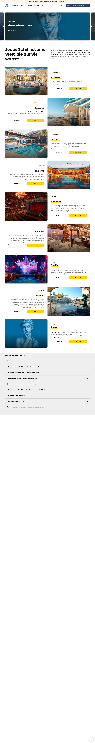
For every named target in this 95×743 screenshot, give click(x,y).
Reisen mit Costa (15, 5)
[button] (64, 5)
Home (6, 9)
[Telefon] (58, 5)
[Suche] (61, 5)
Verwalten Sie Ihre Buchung (35, 5)
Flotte (52, 58)
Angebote (23, 5)
